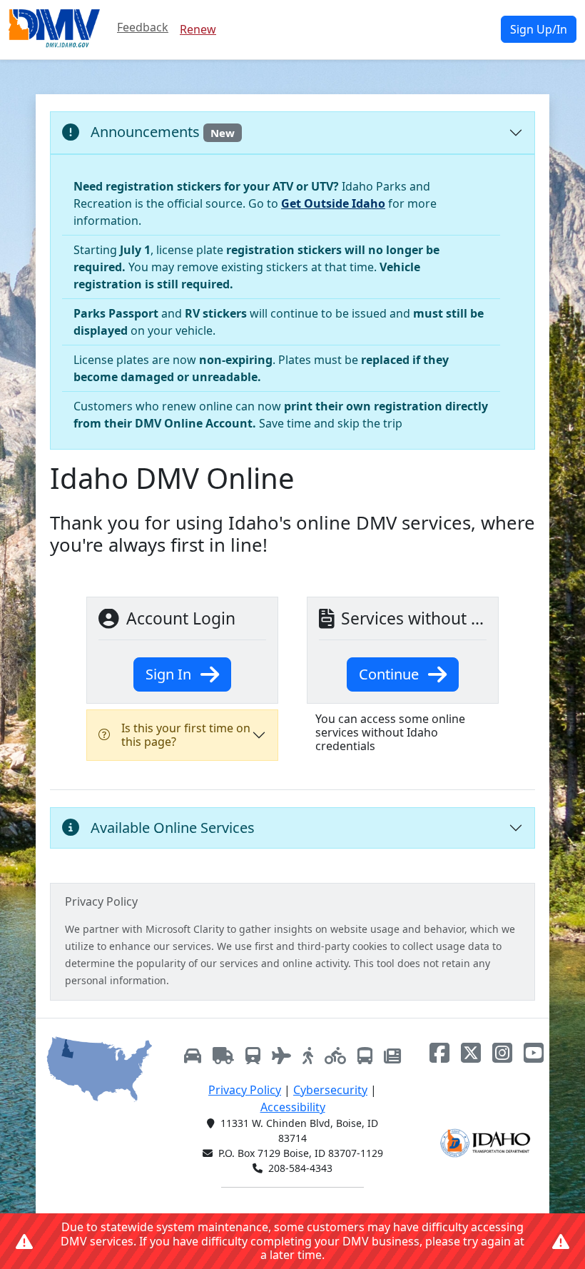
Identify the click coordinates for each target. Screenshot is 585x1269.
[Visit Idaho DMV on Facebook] (439, 1052)
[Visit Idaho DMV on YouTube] (534, 1052)
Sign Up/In (538, 29)
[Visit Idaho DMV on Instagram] (502, 1052)
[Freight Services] (252, 1055)
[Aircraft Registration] (281, 1055)
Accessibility (292, 1107)
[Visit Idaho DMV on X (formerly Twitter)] (471, 1052)
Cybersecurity (330, 1090)
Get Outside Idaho (333, 203)
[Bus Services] (364, 1055)
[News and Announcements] (392, 1055)
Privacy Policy (244, 1090)
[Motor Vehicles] (192, 1055)
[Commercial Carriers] (223, 1055)
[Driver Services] (307, 1055)
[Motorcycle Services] (335, 1055)
